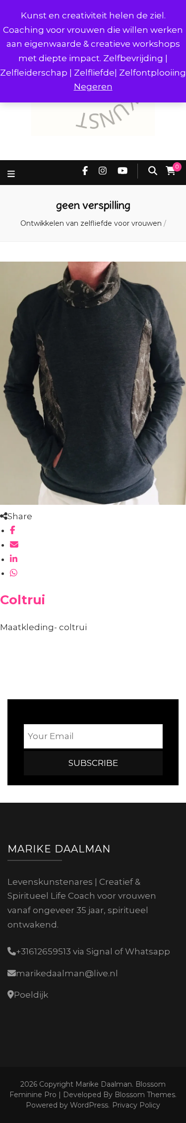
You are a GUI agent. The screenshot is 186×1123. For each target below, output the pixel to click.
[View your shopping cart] (171, 171)
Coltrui (22, 599)
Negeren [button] (93, 87)
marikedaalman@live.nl (67, 973)
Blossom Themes (144, 1094)
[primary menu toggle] (12, 174)
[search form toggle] (152, 171)
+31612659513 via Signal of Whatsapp (93, 951)
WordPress (89, 1105)
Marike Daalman (103, 1084)
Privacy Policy (136, 1105)
